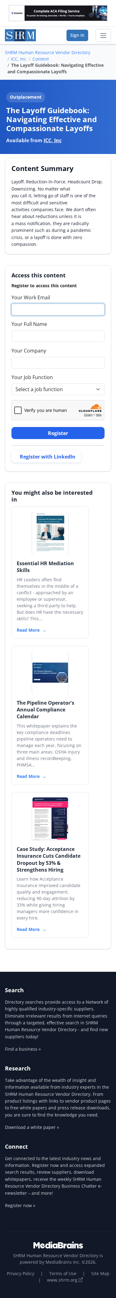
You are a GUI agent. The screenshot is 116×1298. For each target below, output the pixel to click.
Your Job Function (32, 377)
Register (58, 433)
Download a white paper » (32, 1127)
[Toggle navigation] (103, 35)
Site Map (100, 1273)
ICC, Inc (18, 59)
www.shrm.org (63, 1280)
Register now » (20, 1205)
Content (40, 59)
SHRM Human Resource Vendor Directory (47, 52)
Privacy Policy (20, 1273)
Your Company (28, 350)
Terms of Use (62, 1273)
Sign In (77, 35)
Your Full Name (29, 324)
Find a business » (23, 1049)
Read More (28, 630)
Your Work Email (30, 297)
